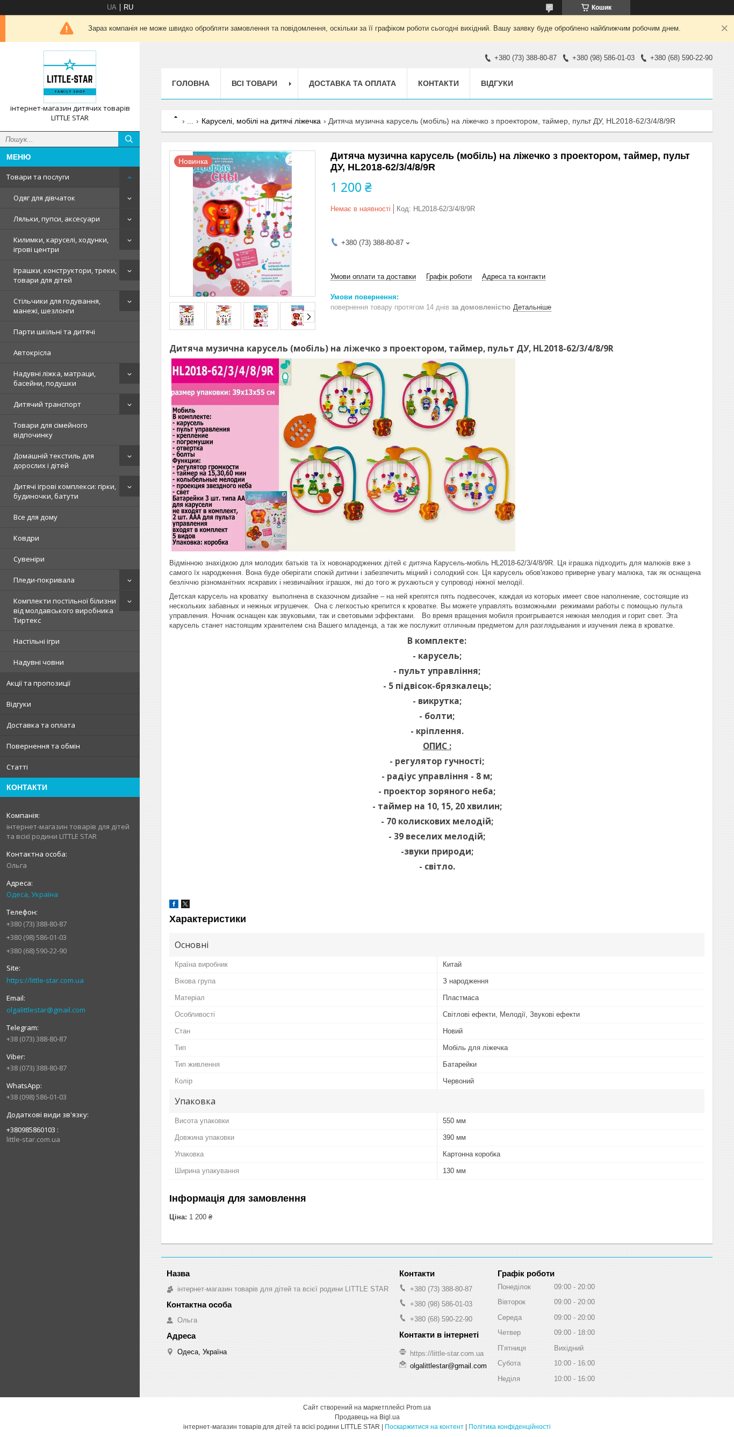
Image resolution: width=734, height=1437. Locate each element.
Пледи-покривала (44, 580)
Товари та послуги (37, 177)
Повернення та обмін (43, 746)
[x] (185, 906)
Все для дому (35, 517)
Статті (17, 767)
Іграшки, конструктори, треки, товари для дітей (65, 275)
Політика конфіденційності (510, 1427)
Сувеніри (29, 559)
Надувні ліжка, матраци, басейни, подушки (54, 378)
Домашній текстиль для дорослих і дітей (53, 460)
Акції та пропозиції (38, 683)
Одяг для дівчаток (44, 198)
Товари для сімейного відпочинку (50, 430)
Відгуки (18, 704)
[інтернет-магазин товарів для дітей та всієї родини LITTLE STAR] (70, 77)
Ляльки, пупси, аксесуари (56, 219)
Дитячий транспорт (47, 404)
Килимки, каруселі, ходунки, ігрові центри (61, 244)
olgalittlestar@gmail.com (45, 1010)
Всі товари (254, 83)
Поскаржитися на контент (424, 1427)
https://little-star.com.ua (45, 980)
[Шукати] (129, 139)
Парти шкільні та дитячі (54, 331)
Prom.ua (418, 1407)
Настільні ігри (36, 641)
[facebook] (173, 906)
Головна (191, 83)
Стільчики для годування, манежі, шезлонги (56, 305)
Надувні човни (38, 662)
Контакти (438, 83)
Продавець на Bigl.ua (367, 1417)
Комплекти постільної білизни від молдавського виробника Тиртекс (64, 610)
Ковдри (26, 538)
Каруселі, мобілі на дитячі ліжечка (261, 121)
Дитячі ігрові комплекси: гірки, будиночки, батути (64, 491)
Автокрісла (32, 352)
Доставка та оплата (40, 725)
